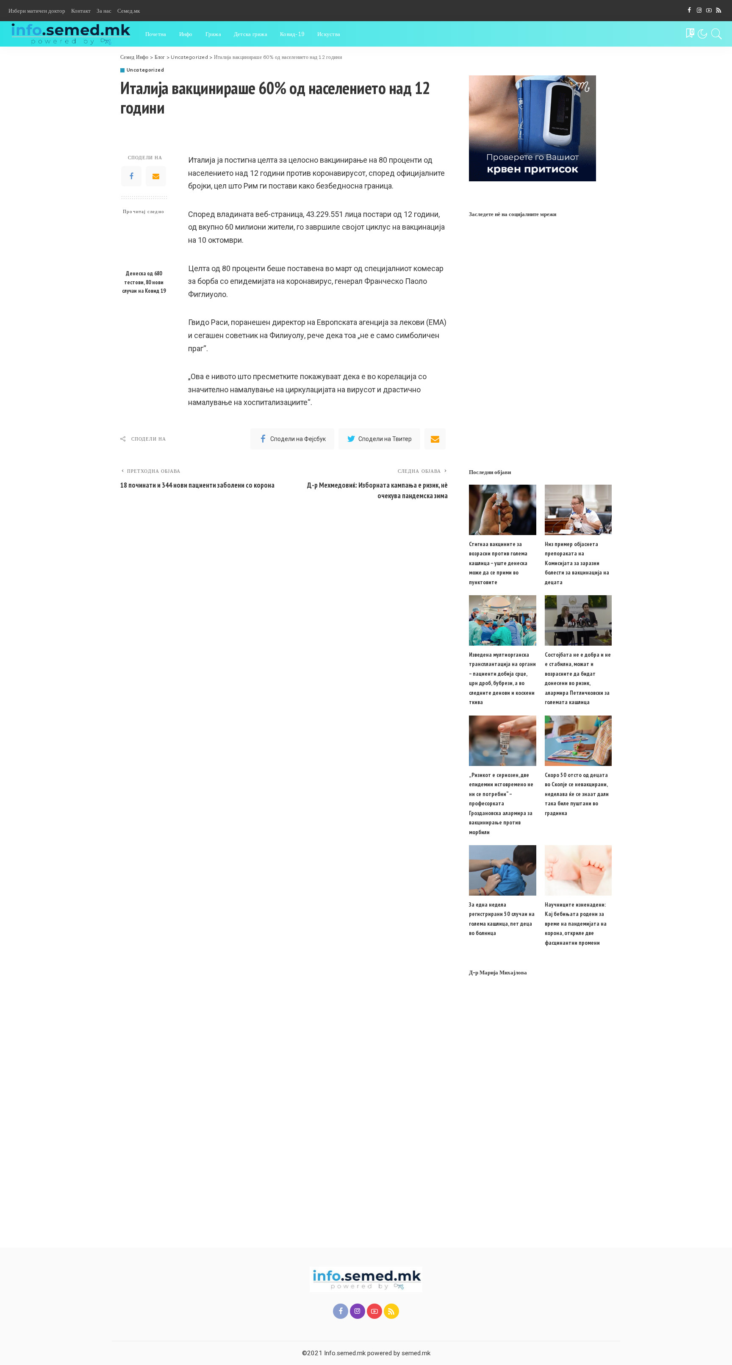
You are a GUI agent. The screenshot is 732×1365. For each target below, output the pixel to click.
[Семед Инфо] (70, 34)
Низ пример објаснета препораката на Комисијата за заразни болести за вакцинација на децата (577, 563)
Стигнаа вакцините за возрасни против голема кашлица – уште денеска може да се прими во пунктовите (498, 563)
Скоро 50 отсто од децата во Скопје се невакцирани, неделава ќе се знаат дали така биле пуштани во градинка (577, 794)
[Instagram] (699, 10)
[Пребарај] (717, 34)
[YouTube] (709, 10)
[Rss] (719, 10)
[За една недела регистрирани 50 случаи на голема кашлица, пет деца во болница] (502, 870)
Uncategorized (145, 70)
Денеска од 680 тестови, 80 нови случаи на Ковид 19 (144, 281)
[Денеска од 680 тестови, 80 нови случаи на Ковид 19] (144, 242)
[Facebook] (689, 10)
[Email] (156, 176)
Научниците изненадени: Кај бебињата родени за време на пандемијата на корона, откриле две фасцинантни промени (576, 923)
